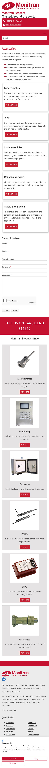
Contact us (32, 725)
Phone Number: (8, 259)
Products (10, 722)
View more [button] (25, 392)
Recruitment (33, 734)
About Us (32, 722)
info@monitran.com (13, 25)
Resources (10, 734)
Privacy (31, 728)
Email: (4, 251)
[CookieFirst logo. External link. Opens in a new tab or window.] (2, 741)
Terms (30, 731)
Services (9, 725)
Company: (6, 267)
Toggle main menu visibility (44, 34)
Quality (9, 731)
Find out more (11, 105)
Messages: (6, 275)
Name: (4, 243)
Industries (10, 728)
